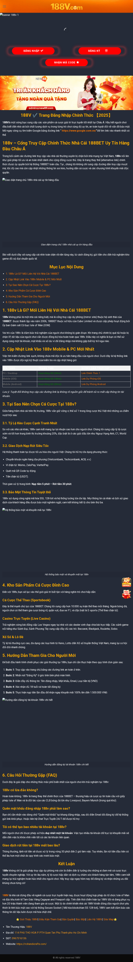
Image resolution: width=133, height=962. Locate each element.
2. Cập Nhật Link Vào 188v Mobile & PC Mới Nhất (34, 279)
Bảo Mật (80, 919)
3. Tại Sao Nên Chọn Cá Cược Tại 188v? (28, 285)
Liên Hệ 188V (94, 919)
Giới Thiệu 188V (29, 919)
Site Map (108, 919)
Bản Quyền (68, 919)
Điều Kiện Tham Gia (50, 919)
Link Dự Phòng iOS (91, 378)
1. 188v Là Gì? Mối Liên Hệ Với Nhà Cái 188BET (32, 273)
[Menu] (4, 6)
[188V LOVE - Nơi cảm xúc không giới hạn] (66, 6)
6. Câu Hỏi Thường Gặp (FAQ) (22, 302)
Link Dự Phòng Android (94, 384)
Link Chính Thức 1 (91, 373)
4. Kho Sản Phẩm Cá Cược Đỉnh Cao (26, 290)
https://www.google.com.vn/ (79, 130)
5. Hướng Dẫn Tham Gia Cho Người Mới (28, 296)
